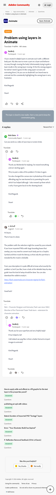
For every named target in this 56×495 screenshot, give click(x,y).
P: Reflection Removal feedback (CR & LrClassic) (22, 440)
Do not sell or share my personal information (34, 488)
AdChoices (11, 492)
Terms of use (25, 483)
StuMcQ (11, 51)
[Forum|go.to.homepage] (19, 5)
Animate (31, 12)
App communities (19, 12)
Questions (41, 12)
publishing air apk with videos (15, 404)
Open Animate (44, 21)
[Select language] (39, 5)
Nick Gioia (12, 135)
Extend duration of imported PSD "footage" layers (23, 416)
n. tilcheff (11, 226)
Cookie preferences (11, 488)
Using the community (12, 483)
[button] (4, 6)
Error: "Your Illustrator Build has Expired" (20, 428)
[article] (28, 144)
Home (7, 12)
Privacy (34, 483)
